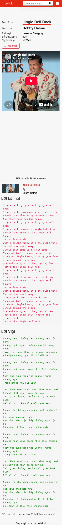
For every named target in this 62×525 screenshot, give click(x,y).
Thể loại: (6, 33)
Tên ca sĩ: (7, 28)
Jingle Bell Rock (31, 184)
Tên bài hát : (9, 22)
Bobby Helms (30, 192)
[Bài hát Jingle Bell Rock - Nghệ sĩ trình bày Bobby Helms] (10, 187)
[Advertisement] (31, 142)
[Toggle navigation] (57, 3)
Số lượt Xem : (9, 36)
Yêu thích (12, 45)
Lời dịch (9, 3)
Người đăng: (8, 40)
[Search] (22, 4)
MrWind (27, 40)
